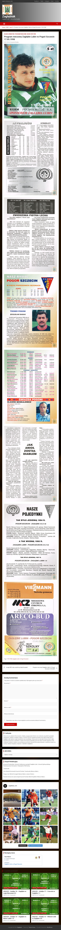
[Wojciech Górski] (12, 816)
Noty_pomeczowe (12, 887)
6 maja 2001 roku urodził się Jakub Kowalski (17, 667)
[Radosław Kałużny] (30, 834)
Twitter (41, 1)
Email (52, 1)
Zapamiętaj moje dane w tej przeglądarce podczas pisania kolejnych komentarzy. (26, 720)
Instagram (47, 1)
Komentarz (7, 683)
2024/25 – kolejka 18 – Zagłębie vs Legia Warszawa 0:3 (14, 892)
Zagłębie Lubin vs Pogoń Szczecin (20, 659)
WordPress (49, 927)
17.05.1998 (9, 659)
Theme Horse (32, 927)
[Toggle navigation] (4, 23)
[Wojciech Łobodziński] (49, 798)
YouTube (57, 1)
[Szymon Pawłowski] (49, 816)
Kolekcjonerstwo (9, 34)
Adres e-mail (7, 707)
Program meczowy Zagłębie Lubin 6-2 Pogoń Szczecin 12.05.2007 (44, 668)
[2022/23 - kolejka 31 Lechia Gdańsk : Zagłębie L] (12, 798)
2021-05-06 (7, 42)
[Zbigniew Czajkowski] (30, 798)
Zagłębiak (8, 16)
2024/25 (5, 887)
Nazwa (6, 701)
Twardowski (12, 895)
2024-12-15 (6, 895)
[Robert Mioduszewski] (12, 834)
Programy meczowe (20, 34)
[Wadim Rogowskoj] (30, 816)
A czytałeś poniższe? (10, 871)
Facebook (36, 1)
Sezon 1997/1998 (31, 34)
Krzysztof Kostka (14, 42)
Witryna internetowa (9, 714)
